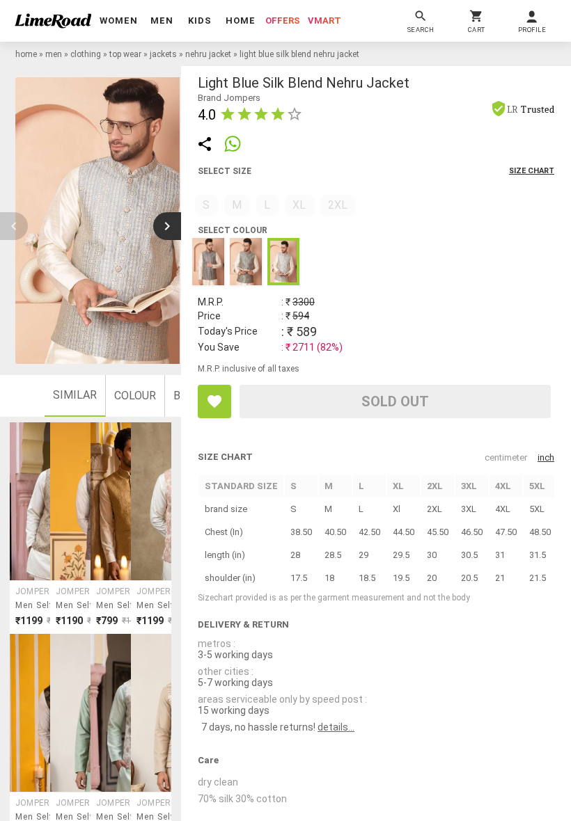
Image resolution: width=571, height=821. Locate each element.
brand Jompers (229, 98)
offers (282, 20)
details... (336, 727)
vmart (324, 20)
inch (546, 457)
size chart (531, 170)
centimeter (506, 457)
